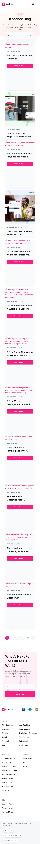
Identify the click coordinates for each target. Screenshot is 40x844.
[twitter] (11, 831)
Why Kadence (7, 725)
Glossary (5, 791)
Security (5, 737)
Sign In (4, 745)
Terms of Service (8, 812)
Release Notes (7, 778)
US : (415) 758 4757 (11, 840)
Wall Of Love (7, 782)
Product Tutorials (8, 774)
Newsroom (6, 729)
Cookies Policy (8, 804)
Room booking (24, 729)
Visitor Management (26, 737)
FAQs (25, 766)
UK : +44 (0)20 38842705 (13, 835)
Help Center (27, 758)
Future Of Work (8, 762)
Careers (5, 733)
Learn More (18, 66)
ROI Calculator (7, 786)
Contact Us (6, 741)
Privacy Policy (7, 808)
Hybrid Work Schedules (28, 733)
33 (28, 638)
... (22, 638)
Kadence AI (23, 741)
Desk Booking (24, 725)
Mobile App (23, 745)
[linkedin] (5, 831)
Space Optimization (9, 770)
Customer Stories (8, 758)
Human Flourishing (9, 766)
